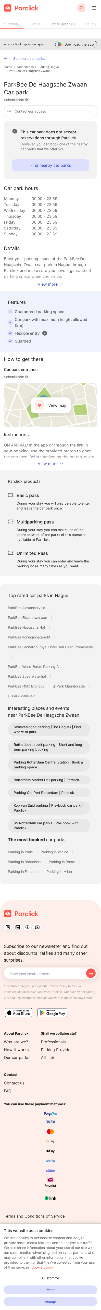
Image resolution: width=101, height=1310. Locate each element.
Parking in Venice (55, 852)
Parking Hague (48, 67)
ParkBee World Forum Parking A (34, 666)
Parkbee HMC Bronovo (26, 686)
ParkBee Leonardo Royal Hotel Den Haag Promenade (50, 647)
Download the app (79, 44)
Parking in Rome (62, 862)
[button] (45, 333)
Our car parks (16, 1057)
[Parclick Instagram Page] (8, 927)
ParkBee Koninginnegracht (29, 637)
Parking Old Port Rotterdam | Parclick (44, 792)
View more (48, 284)
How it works (16, 1049)
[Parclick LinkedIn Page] (18, 927)
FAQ (7, 1090)
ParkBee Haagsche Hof (27, 627)
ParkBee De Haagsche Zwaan (29, 71)
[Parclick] (21, 8)
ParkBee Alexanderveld (27, 608)
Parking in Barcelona (25, 862)
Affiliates (49, 1057)
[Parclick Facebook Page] (27, 927)
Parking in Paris (21, 852)
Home (8, 67)
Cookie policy (42, 1267)
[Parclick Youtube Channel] (37, 927)
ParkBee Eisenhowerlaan (28, 617)
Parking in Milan (59, 871)
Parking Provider (56, 1049)
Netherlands (25, 67)
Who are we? (16, 1041)
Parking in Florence (23, 871)
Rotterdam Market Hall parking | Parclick (46, 780)
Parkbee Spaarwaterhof (27, 676)
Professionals (53, 1041)
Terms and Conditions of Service (34, 1216)
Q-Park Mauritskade (69, 686)
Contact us (14, 1083)
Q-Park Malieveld (22, 696)
